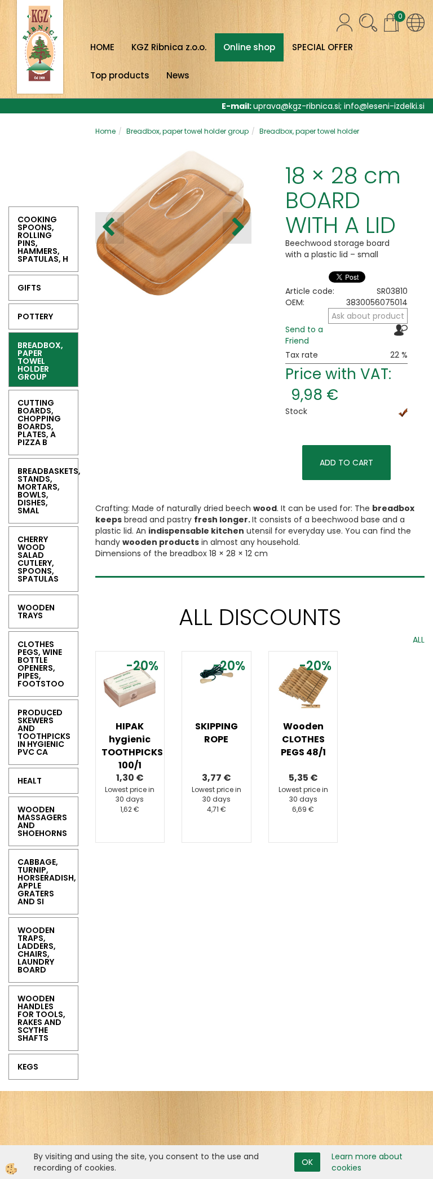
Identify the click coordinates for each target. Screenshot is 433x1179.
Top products (119, 75)
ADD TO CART (346, 462)
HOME (102, 47)
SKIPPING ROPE (216, 733)
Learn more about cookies (367, 1162)
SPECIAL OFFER (322, 47)
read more (130, 720)
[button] (237, 228)
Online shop (249, 47)
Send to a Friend (304, 335)
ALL (419, 639)
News (177, 75)
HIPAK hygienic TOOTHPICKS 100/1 (130, 746)
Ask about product (368, 316)
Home (105, 131)
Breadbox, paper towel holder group (187, 131)
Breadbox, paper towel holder (309, 131)
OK (307, 1162)
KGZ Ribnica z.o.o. (168, 47)
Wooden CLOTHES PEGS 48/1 (303, 739)
